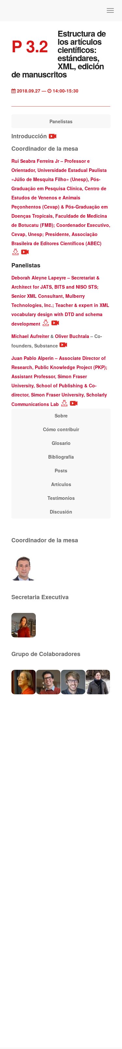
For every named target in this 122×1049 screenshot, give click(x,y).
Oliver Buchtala (72, 336)
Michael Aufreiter (30, 336)
